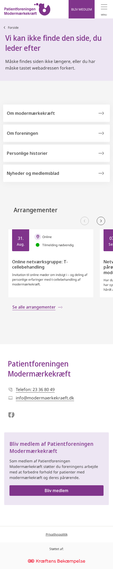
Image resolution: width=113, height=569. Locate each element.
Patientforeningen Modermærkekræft (39, 369)
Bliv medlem (56, 490)
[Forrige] (84, 221)
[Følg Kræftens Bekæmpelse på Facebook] (11, 415)
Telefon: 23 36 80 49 (35, 389)
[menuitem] (104, 9)
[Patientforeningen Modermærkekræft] (27, 9)
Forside (13, 27)
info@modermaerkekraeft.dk (45, 398)
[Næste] (101, 221)
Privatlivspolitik (57, 534)
